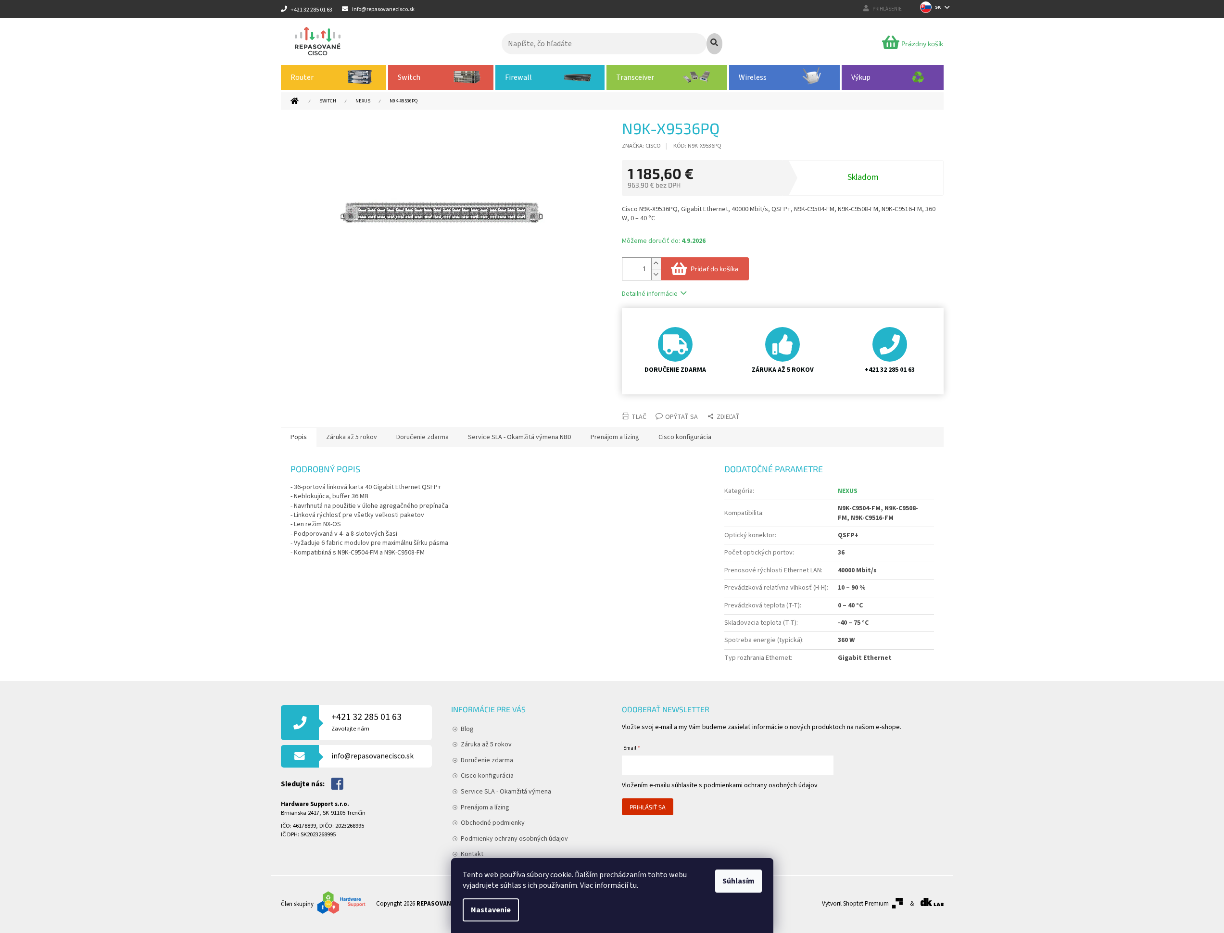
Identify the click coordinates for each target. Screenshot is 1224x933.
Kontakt (472, 854)
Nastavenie (491, 910)
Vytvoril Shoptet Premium (855, 903)
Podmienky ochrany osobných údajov (514, 839)
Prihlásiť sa (648, 807)
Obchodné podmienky (493, 823)
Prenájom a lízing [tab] (615, 437)
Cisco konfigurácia (487, 776)
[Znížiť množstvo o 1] (656, 274)
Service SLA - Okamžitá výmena (506, 791)
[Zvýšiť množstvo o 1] (656, 263)
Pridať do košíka (715, 269)
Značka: (641, 145)
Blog (467, 729)
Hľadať (714, 43)
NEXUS (848, 491)
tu (633, 885)
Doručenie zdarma (487, 760)
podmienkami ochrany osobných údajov (761, 785)
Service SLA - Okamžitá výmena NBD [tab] (519, 437)
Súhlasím (738, 881)
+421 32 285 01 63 (366, 721)
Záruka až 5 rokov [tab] (351, 437)
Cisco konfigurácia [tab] (684, 437)
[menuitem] (334, 77)
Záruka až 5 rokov (486, 744)
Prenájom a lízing (485, 807)
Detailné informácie (650, 294)
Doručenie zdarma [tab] (422, 437)
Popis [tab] (298, 437)
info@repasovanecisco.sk (372, 756)
